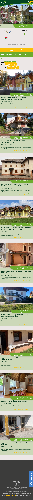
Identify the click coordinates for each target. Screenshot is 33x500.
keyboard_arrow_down (10, 62)
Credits (18, 493)
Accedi (2, 499)
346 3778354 (13, 491)
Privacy (14, 493)
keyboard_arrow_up (9, 61)
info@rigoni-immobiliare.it (22, 491)
